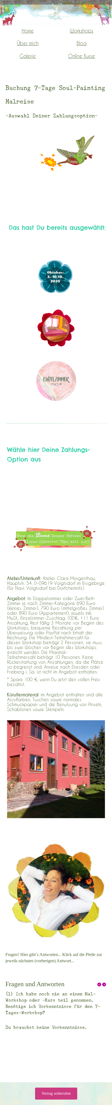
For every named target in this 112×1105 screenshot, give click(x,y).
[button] (99, 985)
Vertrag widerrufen (56, 1093)
